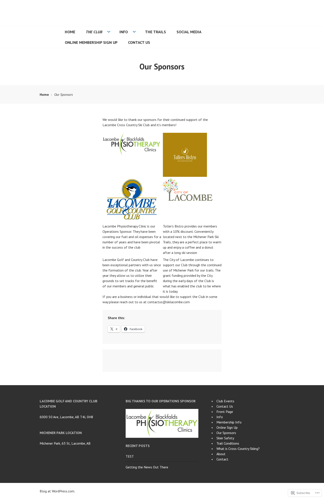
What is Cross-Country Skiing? (238, 448)
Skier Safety (225, 438)
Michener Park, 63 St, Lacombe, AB (65, 443)
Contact (222, 459)
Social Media (189, 31)
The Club (94, 31)
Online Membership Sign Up (91, 42)
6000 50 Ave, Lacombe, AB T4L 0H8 (66, 417)
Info (123, 31)
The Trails (155, 31)
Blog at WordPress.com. (57, 491)
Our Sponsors (226, 433)
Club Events (225, 401)
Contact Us (139, 42)
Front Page (224, 411)
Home (70, 31)
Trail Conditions (227, 443)
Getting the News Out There (147, 467)
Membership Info (229, 422)
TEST (130, 456)
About (220, 454)
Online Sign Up (227, 427)
